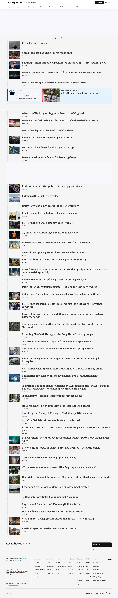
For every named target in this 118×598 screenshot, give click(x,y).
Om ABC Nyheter (97, 562)
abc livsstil (101, 593)
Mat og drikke (71, 573)
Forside (37, 562)
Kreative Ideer (80, 566)
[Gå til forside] (51, 2)
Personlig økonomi (61, 566)
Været (78, 577)
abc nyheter (91, 593)
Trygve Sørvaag (22, 558)
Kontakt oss (97, 545)
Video (78, 7)
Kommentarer (50, 566)
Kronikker (48, 569)
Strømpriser (80, 580)
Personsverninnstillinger (99, 573)
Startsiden (79, 562)
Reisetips (70, 566)
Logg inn (99, 2)
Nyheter (10, 7)
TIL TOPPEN (9, 593)
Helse (57, 569)
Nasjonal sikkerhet (40, 569)
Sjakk (87, 569)
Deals (69, 577)
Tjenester (52, 7)
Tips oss (95, 550)
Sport (36, 573)
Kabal (87, 580)
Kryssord (88, 577)
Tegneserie (79, 584)
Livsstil (30, 7)
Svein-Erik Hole (18, 560)
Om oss (69, 7)
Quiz (87, 566)
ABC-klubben (80, 569)
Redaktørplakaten (17, 571)
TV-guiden (79, 573)
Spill (61, 7)
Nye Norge (38, 566)
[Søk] (110, 2)
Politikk (37, 577)
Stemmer (21, 7)
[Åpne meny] (105, 3)
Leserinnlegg (49, 573)
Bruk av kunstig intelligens (99, 580)
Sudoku (88, 573)
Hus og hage (71, 569)
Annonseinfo (96, 569)
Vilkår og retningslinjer (98, 577)
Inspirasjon (41, 7)
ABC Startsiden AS (13, 585)
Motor (57, 573)
